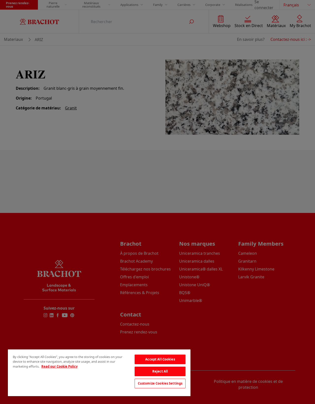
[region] (99, 372)
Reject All (160, 371)
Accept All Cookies (160, 359)
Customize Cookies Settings (160, 383)
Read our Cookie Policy (59, 366)
